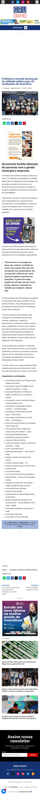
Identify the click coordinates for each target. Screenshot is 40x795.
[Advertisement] (20, 54)
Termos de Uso (27, 782)
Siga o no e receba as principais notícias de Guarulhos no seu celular (20, 524)
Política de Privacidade (14, 782)
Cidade (4, 570)
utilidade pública (31, 570)
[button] (3, 2)
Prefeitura (21, 570)
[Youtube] (28, 2)
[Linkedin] (28, 773)
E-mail (4, 752)
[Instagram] (22, 2)
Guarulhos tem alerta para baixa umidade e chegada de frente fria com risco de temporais (19, 717)
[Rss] (33, 773)
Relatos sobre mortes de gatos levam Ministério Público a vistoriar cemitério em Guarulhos (20, 690)
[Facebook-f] (12, 2)
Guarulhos (13, 570)
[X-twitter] (17, 2)
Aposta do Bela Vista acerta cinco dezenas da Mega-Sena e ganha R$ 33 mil (19, 663)
